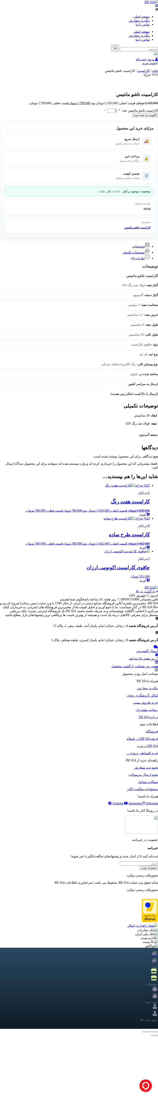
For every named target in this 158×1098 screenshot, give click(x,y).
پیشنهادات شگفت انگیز (142, 789)
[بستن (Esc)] (144, 1031)
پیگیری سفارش (139, 20)
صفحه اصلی (141, 16)
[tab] (75, 245)
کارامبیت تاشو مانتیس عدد (140, 110)
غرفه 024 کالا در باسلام (142, 738)
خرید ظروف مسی (145, 702)
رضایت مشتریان (147, 710)
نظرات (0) (138, 258)
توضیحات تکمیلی (133, 252)
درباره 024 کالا (148, 717)
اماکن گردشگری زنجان (142, 695)
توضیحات (138, 246)
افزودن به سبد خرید (145, 115)
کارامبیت (143, 70)
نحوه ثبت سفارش (146, 767)
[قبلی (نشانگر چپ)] (156, 1035)
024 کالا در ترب (147, 746)
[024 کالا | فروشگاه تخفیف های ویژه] (151, 2)
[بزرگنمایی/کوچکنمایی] (156, 1031)
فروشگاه (152, 731)
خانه (155, 70)
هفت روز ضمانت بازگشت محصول (134, 666)
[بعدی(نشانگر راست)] (152, 1035)
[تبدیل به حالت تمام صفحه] (152, 1031)
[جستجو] (115, 48)
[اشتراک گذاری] (148, 1031)
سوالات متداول (148, 782)
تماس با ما (143, 24)
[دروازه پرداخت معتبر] (150, 921)
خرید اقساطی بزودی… (142, 753)
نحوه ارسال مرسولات (143, 774)
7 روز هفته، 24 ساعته (143, 658)
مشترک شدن (148, 867)
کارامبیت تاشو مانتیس (137, 227)
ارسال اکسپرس (147, 651)
